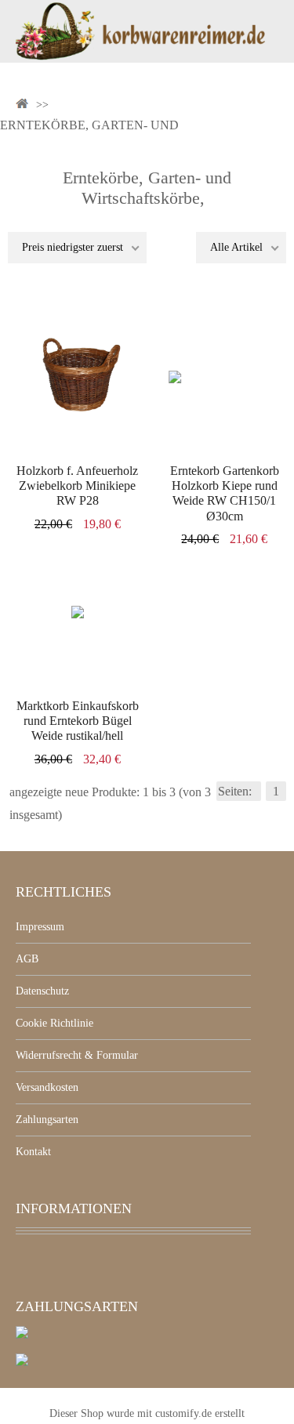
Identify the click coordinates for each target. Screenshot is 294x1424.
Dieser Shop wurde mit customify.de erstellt (147, 1413)
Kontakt (33, 1152)
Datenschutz (42, 991)
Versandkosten (47, 1087)
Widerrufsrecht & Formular (77, 1055)
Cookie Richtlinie (54, 1023)
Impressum (40, 927)
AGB (27, 959)
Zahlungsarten (47, 1119)
